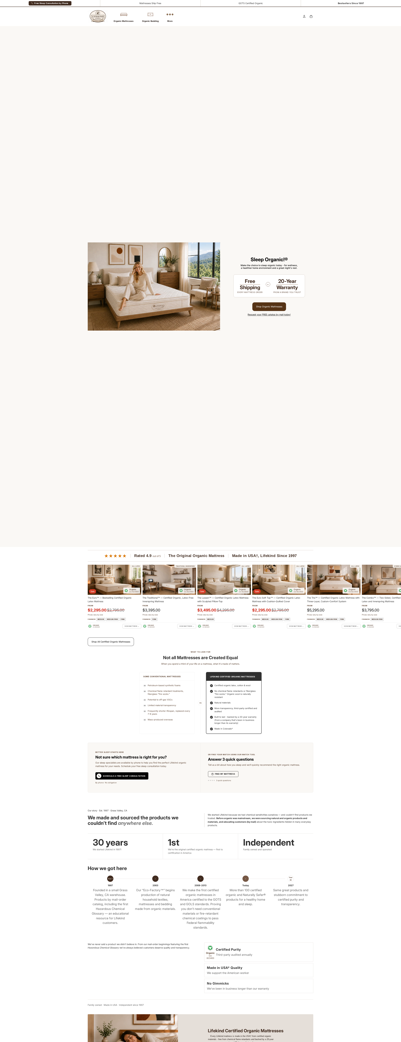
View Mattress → (132, 626)
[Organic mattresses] (269, 286)
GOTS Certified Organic (251, 3)
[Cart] (311, 16)
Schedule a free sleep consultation (124, 776)
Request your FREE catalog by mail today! (269, 314)
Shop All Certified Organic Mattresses (110, 641)
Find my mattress (225, 774)
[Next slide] (309, 596)
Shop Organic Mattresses (269, 306)
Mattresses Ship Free (150, 3)
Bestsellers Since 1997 (351, 3)
